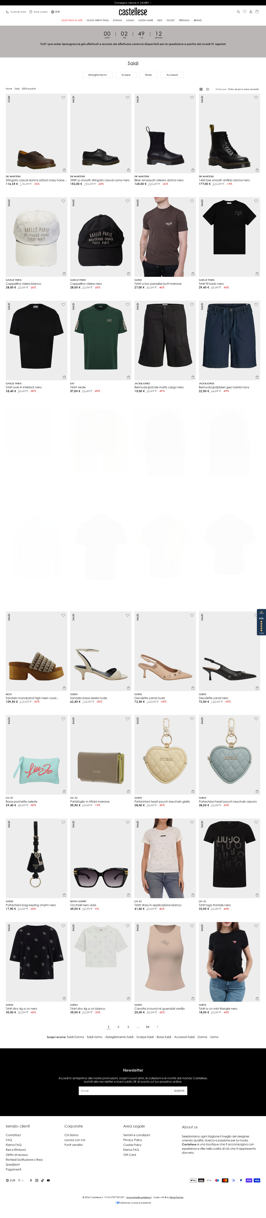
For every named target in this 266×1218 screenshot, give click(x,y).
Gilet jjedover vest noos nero (218, 490)
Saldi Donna (75, 1037)
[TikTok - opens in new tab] (42, 1180)
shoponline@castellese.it (138, 1197)
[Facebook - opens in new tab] (30, 1180)
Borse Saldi (164, 1037)
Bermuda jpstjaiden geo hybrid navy (224, 387)
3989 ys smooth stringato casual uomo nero (100, 180)
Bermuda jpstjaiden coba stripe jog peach (35, 490)
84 (147, 1027)
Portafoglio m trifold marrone (89, 801)
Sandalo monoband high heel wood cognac (31, 698)
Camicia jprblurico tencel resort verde (160, 598)
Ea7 (72, 384)
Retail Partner (176, 1197)
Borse (148, 74)
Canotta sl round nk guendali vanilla (159, 1008)
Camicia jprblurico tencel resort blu (223, 598)
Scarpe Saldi (145, 1037)
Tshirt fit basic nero (211, 283)
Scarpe (126, 74)
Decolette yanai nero (213, 698)
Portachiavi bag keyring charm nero (31, 905)
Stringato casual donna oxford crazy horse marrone (35, 180)
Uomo (214, 1037)
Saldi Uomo (94, 1037)
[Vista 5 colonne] (207, 89)
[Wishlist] (244, 12)
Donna (202, 1037)
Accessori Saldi (184, 1037)
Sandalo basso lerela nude (88, 698)
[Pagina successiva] (157, 1027)
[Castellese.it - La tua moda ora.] (133, 12)
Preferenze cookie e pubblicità (135, 1202)
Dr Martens (13, 176)
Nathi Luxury (78, 901)
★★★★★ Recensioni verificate (131, 2)
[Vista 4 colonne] (201, 89)
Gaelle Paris (14, 280)
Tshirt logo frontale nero (215, 905)
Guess (138, 280)
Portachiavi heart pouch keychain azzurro (228, 801)
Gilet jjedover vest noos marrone (156, 490)
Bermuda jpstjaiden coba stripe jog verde (98, 490)
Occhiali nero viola (83, 905)
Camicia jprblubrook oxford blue (28, 598)
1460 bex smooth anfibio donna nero (224, 180)
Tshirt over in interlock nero (24, 387)
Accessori (172, 74)
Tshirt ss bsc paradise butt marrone (157, 283)
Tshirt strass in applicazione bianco (157, 905)
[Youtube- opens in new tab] (48, 1180)
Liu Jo (9, 798)
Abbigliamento (97, 74)
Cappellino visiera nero (86, 283)
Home (9, 88)
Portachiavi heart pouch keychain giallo (162, 801)
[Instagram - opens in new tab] (36, 1180)
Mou (9, 694)
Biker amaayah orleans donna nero (158, 180)
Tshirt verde (78, 387)
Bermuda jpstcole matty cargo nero (159, 387)
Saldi (17, 88)
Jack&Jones (142, 384)
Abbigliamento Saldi (119, 1037)
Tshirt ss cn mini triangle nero (218, 1008)
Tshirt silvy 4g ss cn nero (21, 1008)
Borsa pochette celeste (21, 801)
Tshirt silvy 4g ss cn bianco (87, 1008)
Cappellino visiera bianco (23, 283)
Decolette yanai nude (149, 698)
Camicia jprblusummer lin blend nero (95, 598)
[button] (238, 12)
